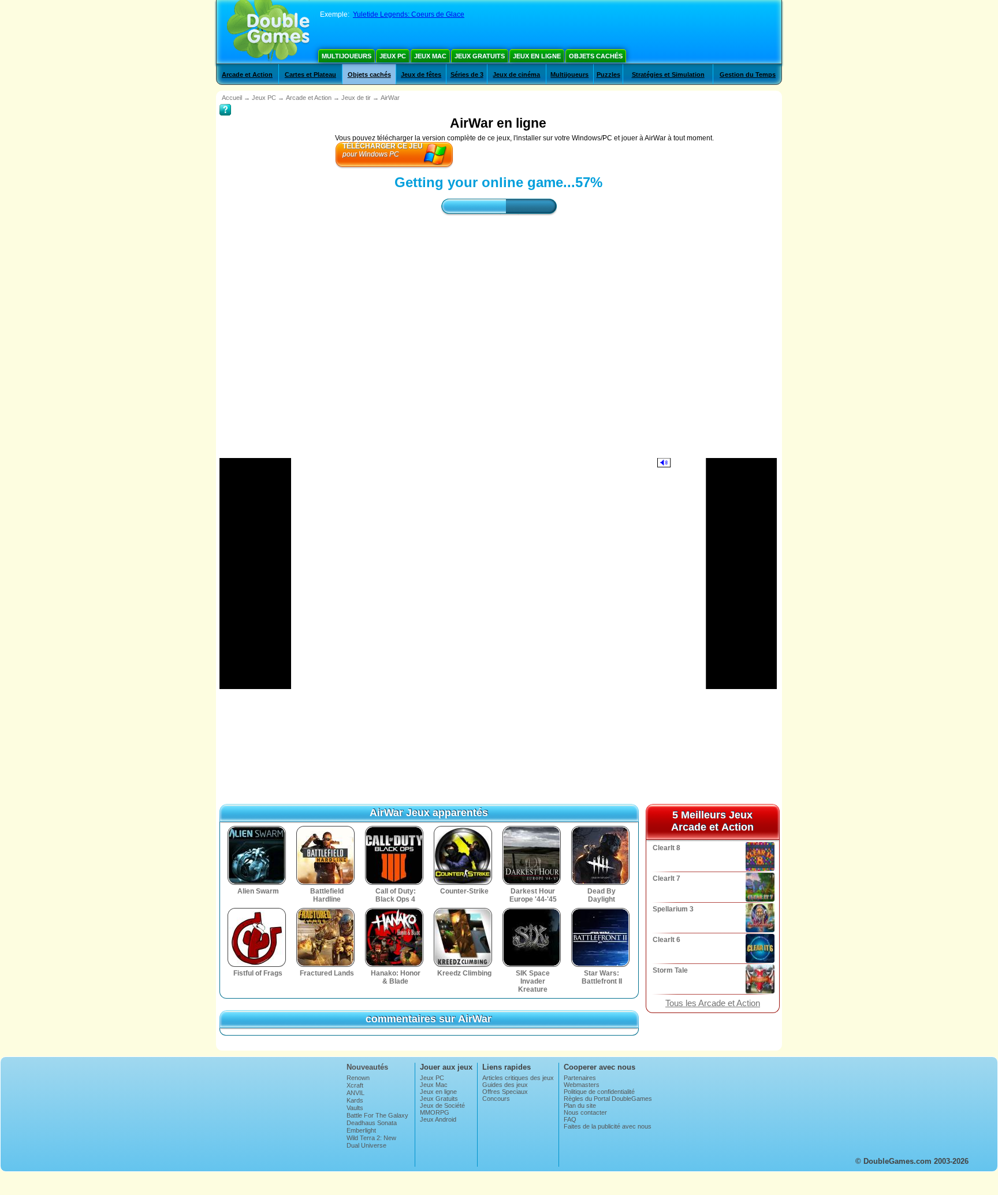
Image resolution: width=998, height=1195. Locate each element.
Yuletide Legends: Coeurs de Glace (408, 14)
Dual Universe (366, 1145)
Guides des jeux (505, 1084)
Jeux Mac (430, 56)
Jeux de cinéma (516, 74)
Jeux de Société (442, 1105)
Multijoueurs (346, 56)
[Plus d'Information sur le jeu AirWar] (225, 102)
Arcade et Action (247, 74)
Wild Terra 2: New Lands (371, 1141)
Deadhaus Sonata (372, 1122)
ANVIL (355, 1092)
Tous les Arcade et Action (712, 1003)
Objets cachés (596, 56)
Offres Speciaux (505, 1091)
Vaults (355, 1107)
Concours (496, 1098)
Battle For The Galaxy (377, 1115)
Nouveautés (367, 1067)
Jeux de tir (356, 97)
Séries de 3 (466, 74)
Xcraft (355, 1085)
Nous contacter (585, 1112)
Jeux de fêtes (421, 74)
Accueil (232, 97)
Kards (355, 1100)
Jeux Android (438, 1119)
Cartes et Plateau (310, 74)
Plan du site (580, 1105)
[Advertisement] (498, 326)
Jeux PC (392, 56)
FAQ (570, 1119)
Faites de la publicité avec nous (607, 1126)
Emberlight (361, 1130)
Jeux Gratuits (480, 56)
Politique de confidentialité (599, 1091)
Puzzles (608, 74)
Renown (358, 1077)
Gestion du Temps (748, 74)
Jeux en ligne (537, 56)
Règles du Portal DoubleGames (608, 1098)
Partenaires (580, 1077)
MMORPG (434, 1112)
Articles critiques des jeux (518, 1077)
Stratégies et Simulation (668, 74)
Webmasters (581, 1084)
